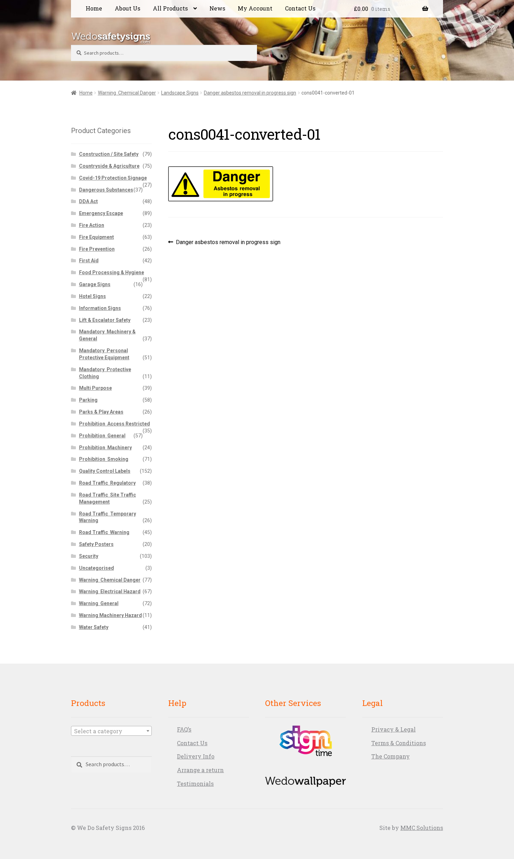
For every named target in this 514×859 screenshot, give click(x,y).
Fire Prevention (97, 249)
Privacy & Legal (393, 729)
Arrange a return (200, 770)
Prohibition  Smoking (103, 459)
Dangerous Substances (106, 190)
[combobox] (111, 731)
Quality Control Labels (104, 471)
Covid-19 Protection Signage (113, 178)
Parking (88, 400)
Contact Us (300, 8)
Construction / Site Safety (108, 154)
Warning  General (99, 603)
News (217, 8)
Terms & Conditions (398, 743)
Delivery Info (195, 756)
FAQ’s (184, 729)
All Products (170, 8)
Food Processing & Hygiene (111, 272)
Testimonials (195, 783)
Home (94, 8)
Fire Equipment (96, 237)
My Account (255, 8)
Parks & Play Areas (101, 412)
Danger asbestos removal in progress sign (250, 93)
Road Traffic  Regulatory (107, 483)
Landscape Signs (180, 93)
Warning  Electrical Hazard (110, 591)
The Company (390, 756)
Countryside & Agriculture (109, 166)
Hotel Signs (92, 296)
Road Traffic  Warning (104, 532)
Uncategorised (96, 568)
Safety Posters (96, 544)
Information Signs (100, 308)
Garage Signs (94, 284)
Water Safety (93, 627)
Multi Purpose (95, 388)
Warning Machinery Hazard (110, 615)
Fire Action (91, 225)
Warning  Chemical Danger (127, 93)
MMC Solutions (421, 827)
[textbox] (111, 731)
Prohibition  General (102, 435)
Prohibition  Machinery (105, 447)
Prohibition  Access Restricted (114, 424)
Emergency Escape (101, 213)
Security (88, 556)
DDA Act (88, 201)
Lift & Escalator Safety (104, 320)
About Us (127, 8)
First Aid (89, 260)
